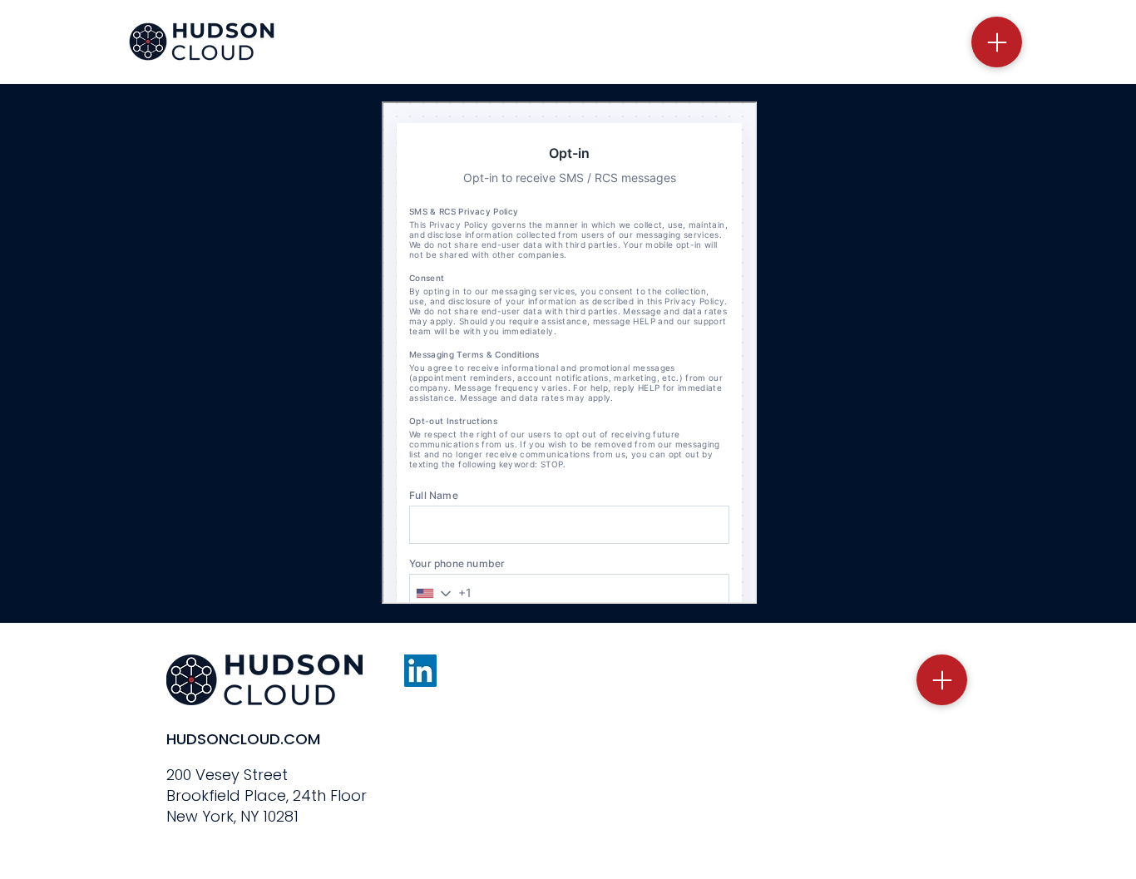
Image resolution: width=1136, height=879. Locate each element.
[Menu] (996, 42)
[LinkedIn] (420, 670)
